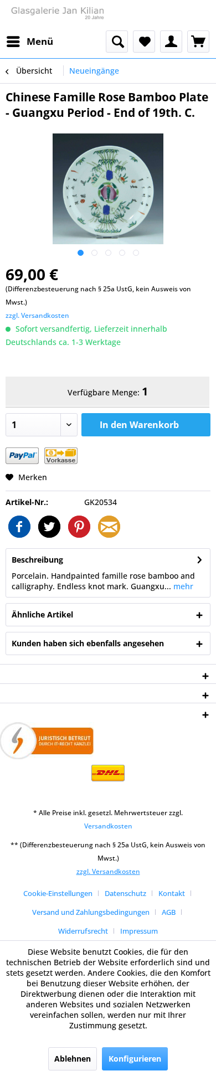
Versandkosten (108, 826)
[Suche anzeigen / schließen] (117, 41)
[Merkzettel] (144, 41)
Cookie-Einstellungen (57, 893)
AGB (169, 912)
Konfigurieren (135, 1058)
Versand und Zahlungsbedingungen (91, 912)
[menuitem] (29, 41)
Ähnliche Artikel (42, 614)
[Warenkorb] (198, 41)
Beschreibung (37, 559)
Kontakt (171, 893)
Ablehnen (72, 1058)
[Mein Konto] (171, 41)
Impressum (139, 931)
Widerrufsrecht (83, 931)
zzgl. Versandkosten (37, 315)
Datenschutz (125, 893)
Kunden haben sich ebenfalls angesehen (88, 643)
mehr (182, 586)
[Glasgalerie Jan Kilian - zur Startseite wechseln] (57, 15)
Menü (40, 41)
